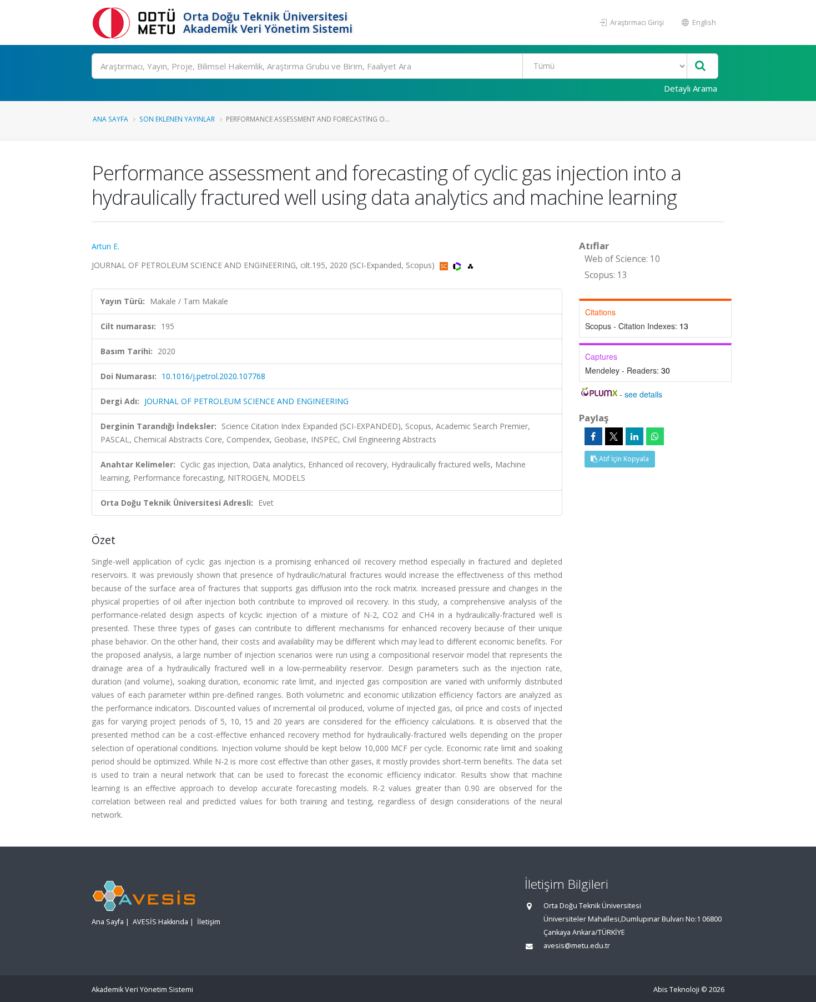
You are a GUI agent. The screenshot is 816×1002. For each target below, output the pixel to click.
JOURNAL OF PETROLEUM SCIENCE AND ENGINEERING (246, 401)
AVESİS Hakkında (160, 922)
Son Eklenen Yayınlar (177, 118)
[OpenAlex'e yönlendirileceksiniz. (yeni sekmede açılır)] (470, 265)
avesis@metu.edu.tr (576, 945)
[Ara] (700, 66)
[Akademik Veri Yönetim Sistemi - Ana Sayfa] (136, 22)
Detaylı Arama (690, 88)
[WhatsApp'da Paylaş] (655, 436)
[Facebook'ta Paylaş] (593, 436)
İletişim (208, 922)
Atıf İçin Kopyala (623, 459)
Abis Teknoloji (676, 989)
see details (643, 394)
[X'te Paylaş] (614, 436)
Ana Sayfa (110, 118)
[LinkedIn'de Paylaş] (634, 436)
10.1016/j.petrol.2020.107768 (213, 376)
